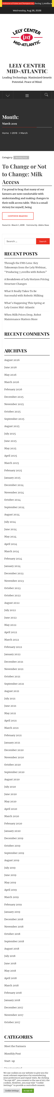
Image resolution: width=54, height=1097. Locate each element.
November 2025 (14, 404)
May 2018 (10, 970)
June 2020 (10, 794)
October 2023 (12, 588)
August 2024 (12, 514)
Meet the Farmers (15, 1046)
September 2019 (14, 853)
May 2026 (10, 374)
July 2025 (10, 433)
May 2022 (10, 625)
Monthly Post (21, 157)
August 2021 (11, 691)
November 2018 (13, 926)
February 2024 (13, 558)
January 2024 (12, 566)
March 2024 (11, 551)
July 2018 (9, 956)
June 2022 (10, 617)
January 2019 (12, 911)
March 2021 (11, 727)
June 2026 (10, 367)
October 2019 (12, 845)
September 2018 (14, 941)
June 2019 (10, 875)
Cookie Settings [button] (12, 1091)
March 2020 (11, 816)
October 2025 (12, 411)
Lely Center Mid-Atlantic (27, 68)
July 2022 (10, 610)
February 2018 (13, 992)
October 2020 (12, 764)
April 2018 (10, 978)
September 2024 (14, 507)
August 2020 (12, 779)
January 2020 (12, 831)
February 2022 (13, 647)
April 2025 (10, 455)
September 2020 (14, 772)
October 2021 (12, 676)
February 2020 (13, 823)
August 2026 (12, 360)
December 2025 (14, 396)
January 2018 (12, 1000)
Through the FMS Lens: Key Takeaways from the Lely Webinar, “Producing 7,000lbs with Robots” (25, 267)
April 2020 (10, 808)
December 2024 (14, 485)
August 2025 (12, 426)
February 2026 (13, 389)
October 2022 (12, 595)
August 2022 (12, 602)
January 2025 (12, 477)
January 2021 (12, 742)
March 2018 (11, 985)
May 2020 (10, 801)
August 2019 (11, 860)
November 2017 (13, 1015)
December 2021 (13, 661)
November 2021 (13, 669)
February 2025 (13, 470)
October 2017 (12, 1022)
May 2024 (10, 536)
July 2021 (9, 698)
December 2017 (13, 1007)
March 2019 (11, 897)
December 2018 (13, 919)
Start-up (9, 1061)
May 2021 (10, 713)
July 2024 (10, 521)
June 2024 (10, 529)
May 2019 (10, 882)
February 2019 (13, 904)
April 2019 (10, 889)
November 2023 (14, 580)
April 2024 (10, 544)
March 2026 (11, 382)
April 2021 (10, 720)
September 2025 (14, 418)
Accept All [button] (28, 1091)
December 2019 (13, 838)
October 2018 (12, 933)
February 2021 (13, 735)
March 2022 (11, 639)
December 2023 (13, 573)
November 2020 (14, 757)
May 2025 (10, 448)
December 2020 (14, 750)
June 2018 (10, 963)
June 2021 (10, 705)
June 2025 (10, 441)
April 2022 (10, 632)
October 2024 (12, 499)
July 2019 (10, 867)
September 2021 (14, 683)
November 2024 (14, 492)
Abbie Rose (43, 225)
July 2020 (10, 786)
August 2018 (11, 948)
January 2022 (12, 654)
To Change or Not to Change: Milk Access (24, 174)
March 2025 (11, 463)
